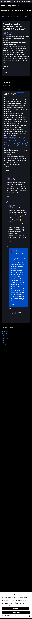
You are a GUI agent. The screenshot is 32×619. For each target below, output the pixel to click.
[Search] (29, 5)
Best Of (4, 345)
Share (5, 72)
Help (3, 342)
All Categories (5, 331)
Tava (8, 33)
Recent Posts (5, 333)
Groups (3, 340)
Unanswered (16, 338)
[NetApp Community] (10, 6)
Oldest (10, 86)
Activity (3, 336)
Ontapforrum (12, 93)
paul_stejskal (15, 178)
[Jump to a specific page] (27, 89)
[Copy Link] (14, 34)
